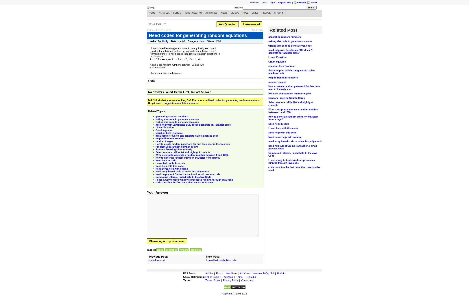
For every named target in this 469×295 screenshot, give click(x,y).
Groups (279, 13)
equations (196, 249)
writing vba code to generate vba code (177, 119)
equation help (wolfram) (169, 133)
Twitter (239, 277)
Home (152, 13)
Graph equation (164, 130)
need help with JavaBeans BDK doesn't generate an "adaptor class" (194, 124)
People (266, 13)
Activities (211, 13)
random (184, 249)
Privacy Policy (231, 280)
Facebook (227, 277)
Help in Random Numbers (170, 138)
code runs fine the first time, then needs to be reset (184, 182)
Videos (235, 13)
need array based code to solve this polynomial (182, 171)
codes (160, 249)
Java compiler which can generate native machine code (187, 135)
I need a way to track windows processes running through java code (194, 179)
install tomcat (157, 260)
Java (168, 30)
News (224, 13)
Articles (164, 13)
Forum (177, 13)
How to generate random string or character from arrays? (188, 157)
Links (255, 13)
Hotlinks (281, 273)
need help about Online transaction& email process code (188, 174)
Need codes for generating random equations (234, 100)
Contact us (247, 280)
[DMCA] (235, 288)
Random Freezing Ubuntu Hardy (174, 149)
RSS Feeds (257, 30)
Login (272, 2)
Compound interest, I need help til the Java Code (183, 177)
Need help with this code (170, 166)
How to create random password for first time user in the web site (193, 144)
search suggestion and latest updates (177, 103)
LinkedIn (251, 277)
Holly (165, 41)
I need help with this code (170, 163)
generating (171, 249)
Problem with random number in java (177, 146)
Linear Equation (165, 127)
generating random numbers (172, 116)
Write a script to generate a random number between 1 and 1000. (192, 155)
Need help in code (166, 160)
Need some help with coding (172, 168)
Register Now (284, 2)
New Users (231, 273)
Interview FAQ (193, 13)
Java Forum (157, 24)
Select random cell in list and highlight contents (183, 152)
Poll (245, 13)
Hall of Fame (212, 277)
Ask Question (227, 24)
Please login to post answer (167, 241)
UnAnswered (251, 24)
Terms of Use (212, 280)
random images (164, 141)
